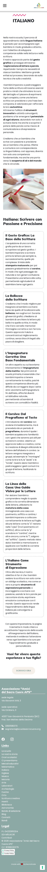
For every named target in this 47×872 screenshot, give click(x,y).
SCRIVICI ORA (23, 670)
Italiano (5, 769)
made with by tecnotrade (23, 864)
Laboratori (7, 785)
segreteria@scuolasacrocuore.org (22, 729)
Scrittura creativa (11, 798)
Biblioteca (7, 804)
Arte (4, 782)
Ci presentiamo (9, 760)
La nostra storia (9, 754)
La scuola (6, 751)
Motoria (6, 779)
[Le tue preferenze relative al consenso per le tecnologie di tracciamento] (42, 867)
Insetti (5, 801)
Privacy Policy (9, 850)
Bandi (4, 820)
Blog (4, 814)
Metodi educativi (10, 763)
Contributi (7, 837)
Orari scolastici (9, 757)
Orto (4, 795)
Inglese (5, 773)
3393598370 (11, 725)
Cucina (5, 792)
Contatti (6, 817)
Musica (5, 776)
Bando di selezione (11, 811)
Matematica (8, 766)
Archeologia (8, 788)
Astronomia (8, 807)
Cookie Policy (9, 853)
